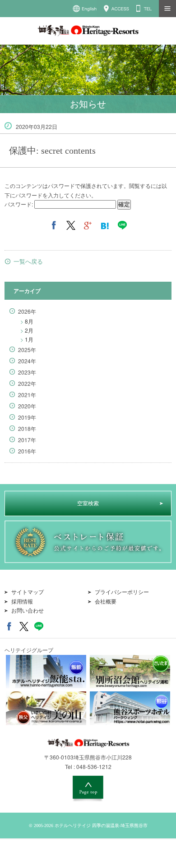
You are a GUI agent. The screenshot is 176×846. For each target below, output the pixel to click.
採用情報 (22, 602)
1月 (26, 339)
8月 (26, 321)
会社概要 (105, 602)
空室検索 (88, 503)
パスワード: (19, 204)
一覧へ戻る (28, 261)
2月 (26, 330)
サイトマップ (27, 592)
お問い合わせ (27, 611)
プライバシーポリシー (122, 592)
